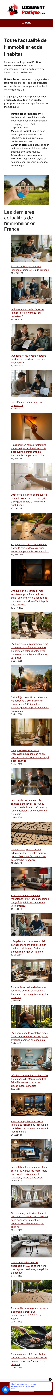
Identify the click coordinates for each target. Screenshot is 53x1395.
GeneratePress (26, 1390)
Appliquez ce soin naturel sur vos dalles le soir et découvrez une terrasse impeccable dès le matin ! (30, 548)
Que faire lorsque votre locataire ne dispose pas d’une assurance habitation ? (28, 359)
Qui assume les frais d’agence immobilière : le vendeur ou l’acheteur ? (27, 313)
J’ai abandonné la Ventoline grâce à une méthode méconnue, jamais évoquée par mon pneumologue (29, 1036)
